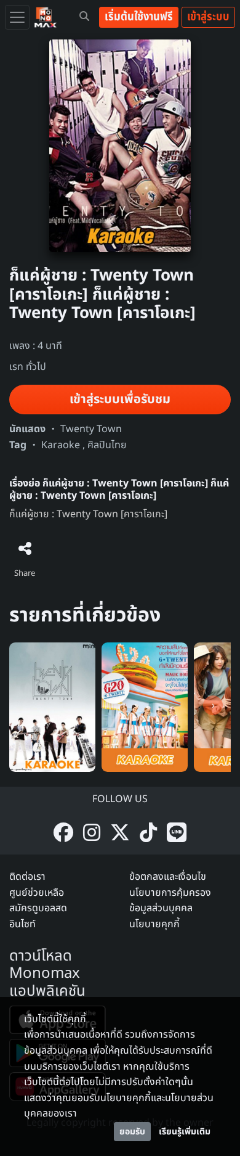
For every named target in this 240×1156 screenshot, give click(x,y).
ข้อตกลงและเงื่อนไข (167, 876)
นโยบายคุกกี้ (154, 924)
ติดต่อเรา (27, 876)
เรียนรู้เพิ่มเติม (184, 1131)
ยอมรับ (132, 1131)
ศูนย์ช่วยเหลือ (36, 892)
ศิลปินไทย (107, 445)
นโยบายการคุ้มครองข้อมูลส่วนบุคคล (170, 900)
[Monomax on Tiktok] (148, 833)
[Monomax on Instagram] (91, 833)
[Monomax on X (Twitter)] (120, 833)
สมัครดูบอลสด (38, 908)
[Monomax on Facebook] (63, 833)
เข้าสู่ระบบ (208, 17)
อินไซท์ (22, 924)
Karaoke (60, 445)
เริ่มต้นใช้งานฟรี (139, 17)
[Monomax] (45, 17)
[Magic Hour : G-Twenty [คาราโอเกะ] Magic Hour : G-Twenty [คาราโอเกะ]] (145, 706)
